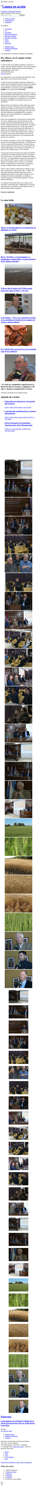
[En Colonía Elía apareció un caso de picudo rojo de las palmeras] (18, 345)
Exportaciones (9, 20)
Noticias (8, 1474)
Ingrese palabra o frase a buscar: (11, 13)
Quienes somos (9, 47)
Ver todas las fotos (6, 1431)
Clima (6, 40)
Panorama (8, 43)
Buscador (9, 1475)
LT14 (6, 1455)
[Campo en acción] (13, 6)
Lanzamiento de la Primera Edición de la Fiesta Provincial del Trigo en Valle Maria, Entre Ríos (18, 1423)
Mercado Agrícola (10, 36)
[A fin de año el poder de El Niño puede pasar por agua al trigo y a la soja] (18, 284)
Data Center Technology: (24, 1462)
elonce (7, 1452)
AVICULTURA (10, 18)
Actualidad (8, 29)
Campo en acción (18, 1447)
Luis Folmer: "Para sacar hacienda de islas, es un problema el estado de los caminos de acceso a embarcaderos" (18, 320)
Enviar (3, 74)
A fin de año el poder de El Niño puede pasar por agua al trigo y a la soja (16, 289)
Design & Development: (8, 1462)
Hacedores (8, 32)
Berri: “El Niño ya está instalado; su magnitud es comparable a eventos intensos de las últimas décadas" (18, 259)
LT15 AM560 (9, 1457)
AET (6, 1459)
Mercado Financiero (11, 34)
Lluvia (7, 41)
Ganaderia (8, 22)
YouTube (18, 11)
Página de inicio (11, 1472)
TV (6, 31)
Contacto (7, 50)
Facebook (4, 11)
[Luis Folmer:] (18, 314)
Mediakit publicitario (11, 48)
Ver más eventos (10, 431)
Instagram (12, 11)
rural (6, 1453)
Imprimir (8, 74)
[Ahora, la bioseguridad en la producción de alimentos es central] (18, 224)
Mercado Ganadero (11, 38)
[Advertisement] (15, 445)
